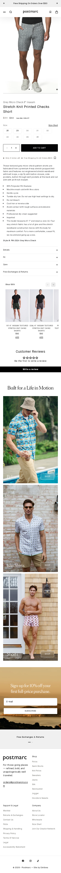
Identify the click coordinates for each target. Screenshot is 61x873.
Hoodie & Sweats (40, 798)
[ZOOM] (57, 89)
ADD (17, 337)
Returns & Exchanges (13, 815)
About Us (36, 811)
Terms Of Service (11, 838)
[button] (55, 158)
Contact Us (8, 820)
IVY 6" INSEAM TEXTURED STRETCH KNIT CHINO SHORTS (17, 328)
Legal (5, 843)
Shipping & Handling (12, 829)
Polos (34, 762)
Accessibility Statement (14, 847)
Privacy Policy (9, 834)
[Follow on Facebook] (23, 861)
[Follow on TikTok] (38, 861)
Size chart (53, 125)
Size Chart (36, 824)
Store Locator (38, 815)
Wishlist (6, 811)
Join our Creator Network (43, 829)
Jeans (35, 780)
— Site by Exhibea (39, 868)
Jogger (35, 794)
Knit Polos (36, 771)
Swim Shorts (37, 766)
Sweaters (36, 775)
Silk (33, 784)
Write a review (30, 369)
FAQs (5, 824)
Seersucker (37, 789)
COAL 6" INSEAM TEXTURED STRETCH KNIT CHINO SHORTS (41, 328)
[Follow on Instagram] (30, 861)
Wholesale (37, 820)
